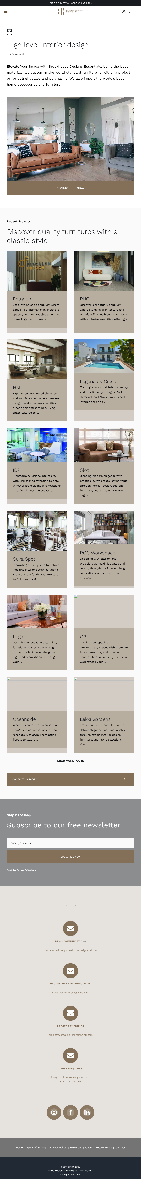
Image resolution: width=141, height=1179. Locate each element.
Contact (120, 1147)
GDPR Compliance (81, 1147)
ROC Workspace (97, 553)
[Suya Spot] (37, 531)
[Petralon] (37, 271)
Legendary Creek (98, 381)
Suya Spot (24, 559)
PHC (84, 299)
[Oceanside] (37, 694)
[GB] (104, 611)
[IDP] (37, 445)
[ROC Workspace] (104, 527)
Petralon (22, 299)
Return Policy (103, 1147)
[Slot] (104, 445)
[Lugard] (37, 611)
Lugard (20, 636)
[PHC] (104, 271)
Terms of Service (36, 1147)
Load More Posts (70, 760)
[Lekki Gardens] (104, 694)
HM (16, 387)
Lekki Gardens (95, 719)
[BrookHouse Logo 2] (70, 9)
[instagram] (54, 1112)
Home (19, 1147)
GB (83, 636)
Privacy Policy (58, 1147)
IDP (16, 470)
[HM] (37, 359)
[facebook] (70, 1112)
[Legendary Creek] (104, 356)
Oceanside (24, 719)
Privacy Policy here (26, 870)
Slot (84, 470)
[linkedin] (87, 1112)
